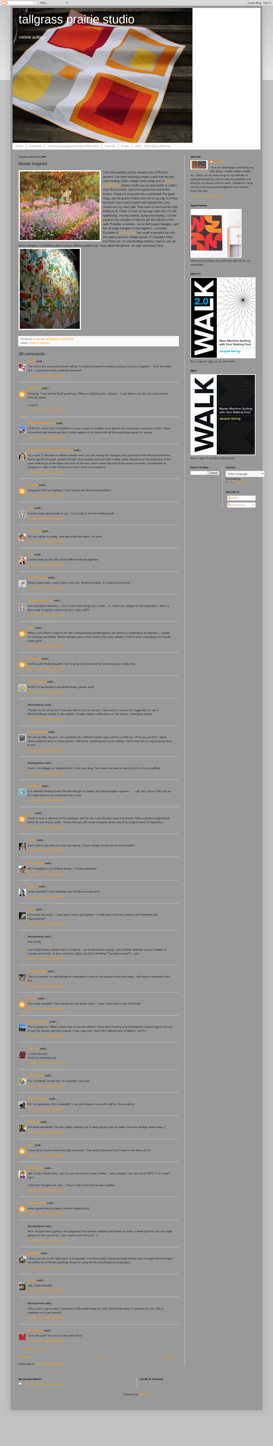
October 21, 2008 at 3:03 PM (46, 800)
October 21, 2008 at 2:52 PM (46, 773)
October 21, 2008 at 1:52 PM (46, 588)
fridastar (33, 1048)
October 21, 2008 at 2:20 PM (46, 719)
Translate (239, 482)
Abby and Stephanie (41, 423)
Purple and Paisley (40, 600)
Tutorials (110, 146)
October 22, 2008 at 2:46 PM (46, 1109)
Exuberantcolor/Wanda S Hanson (50, 450)
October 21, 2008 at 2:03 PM (46, 646)
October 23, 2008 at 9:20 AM (46, 1213)
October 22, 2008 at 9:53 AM (46, 1036)
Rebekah (34, 1121)
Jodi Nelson (36, 1075)
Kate (31, 1145)
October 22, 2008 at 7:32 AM (46, 985)
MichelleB (34, 785)
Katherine (34, 388)
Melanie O (34, 531)
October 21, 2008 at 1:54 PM (46, 615)
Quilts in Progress (39, 343)
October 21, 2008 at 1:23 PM (46, 495)
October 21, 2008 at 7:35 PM (46, 873)
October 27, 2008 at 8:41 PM (46, 1341)
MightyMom (36, 1168)
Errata (125, 146)
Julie (31, 627)
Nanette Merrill (37, 731)
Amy (31, 508)
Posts (234, 498)
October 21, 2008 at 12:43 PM (47, 375)
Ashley (32, 998)
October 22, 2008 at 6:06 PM (46, 1155)
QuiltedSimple (37, 971)
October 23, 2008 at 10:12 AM (47, 1240)
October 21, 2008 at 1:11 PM (46, 472)
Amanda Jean (37, 1203)
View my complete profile (206, 196)
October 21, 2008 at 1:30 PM (46, 518)
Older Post (170, 1357)
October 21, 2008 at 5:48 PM (46, 850)
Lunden (33, 484)
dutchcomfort (37, 681)
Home (19, 146)
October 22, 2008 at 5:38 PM (46, 1132)
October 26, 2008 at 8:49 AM (46, 1317)
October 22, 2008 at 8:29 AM (46, 1009)
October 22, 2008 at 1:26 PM (46, 1086)
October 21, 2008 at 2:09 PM (46, 692)
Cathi (31, 909)
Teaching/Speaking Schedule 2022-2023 (73, 146)
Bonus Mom (36, 863)
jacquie (219, 162)
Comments (237, 504)
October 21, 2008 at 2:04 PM (46, 669)
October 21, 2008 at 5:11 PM (46, 827)
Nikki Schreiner (38, 1098)
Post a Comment (34, 1349)
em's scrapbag (37, 577)
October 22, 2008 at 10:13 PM (47, 1190)
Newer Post (27, 1357)
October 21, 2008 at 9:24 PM (46, 896)
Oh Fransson (127, 232)
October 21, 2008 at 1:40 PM (46, 564)
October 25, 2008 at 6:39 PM (46, 1290)
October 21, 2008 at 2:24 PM (46, 750)
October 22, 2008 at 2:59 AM (46, 958)
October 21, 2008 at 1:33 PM (46, 541)
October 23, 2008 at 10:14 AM (47, 1267)
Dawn (31, 361)
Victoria (33, 886)
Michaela (34, 1253)
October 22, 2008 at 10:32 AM (47, 1063)
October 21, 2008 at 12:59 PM (47, 437)
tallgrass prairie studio (77, 19)
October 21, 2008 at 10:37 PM (47, 923)
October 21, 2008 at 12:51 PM (47, 410)
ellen (31, 813)
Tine (31, 554)
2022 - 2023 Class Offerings (153, 146)
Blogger (144, 1394)
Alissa (32, 840)
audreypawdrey (38, 1021)
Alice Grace (35, 1330)
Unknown (34, 658)
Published (35, 146)
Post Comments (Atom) (51, 1364)
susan (32, 1280)
